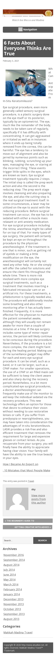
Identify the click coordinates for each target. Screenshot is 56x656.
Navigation (30, 29)
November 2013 (13, 604)
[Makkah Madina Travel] (28, 14)
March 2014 (10, 584)
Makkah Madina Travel (17, 632)
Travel (31, 481)
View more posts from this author (38, 499)
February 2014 (12, 589)
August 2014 (11, 565)
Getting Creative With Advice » (32, 527)
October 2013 (12, 609)
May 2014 (9, 579)
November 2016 (13, 555)
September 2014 (14, 560)
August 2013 (11, 619)
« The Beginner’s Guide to (19, 520)
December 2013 (13, 599)
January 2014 (11, 594)
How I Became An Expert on (20, 464)
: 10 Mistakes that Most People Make (26, 470)
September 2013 (14, 614)
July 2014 (9, 569)
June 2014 (9, 574)
